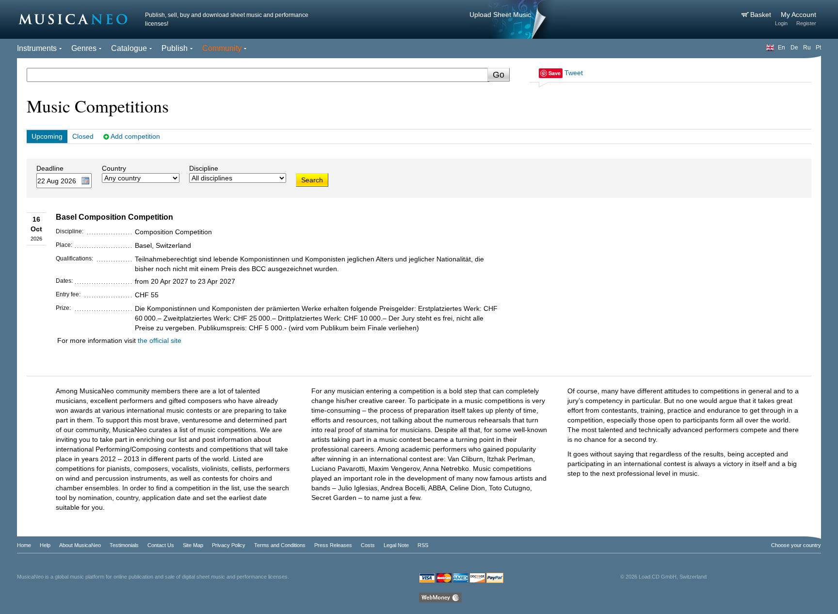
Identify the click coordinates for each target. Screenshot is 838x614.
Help (45, 545)
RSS (423, 545)
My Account (798, 14)
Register (806, 23)
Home (24, 545)
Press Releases (333, 545)
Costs (368, 545)
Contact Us (160, 545)
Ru (807, 47)
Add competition (135, 136)
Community (222, 48)
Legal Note (396, 545)
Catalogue (129, 48)
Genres (84, 48)
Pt (818, 47)
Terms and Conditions (280, 545)
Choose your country (796, 545)
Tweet (573, 73)
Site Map (193, 545)
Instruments (37, 48)
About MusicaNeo (80, 545)
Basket (761, 14)
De (794, 47)
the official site (159, 340)
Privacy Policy (228, 545)
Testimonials (124, 545)
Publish (174, 48)
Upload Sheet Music (500, 14)
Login (781, 23)
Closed (83, 136)
